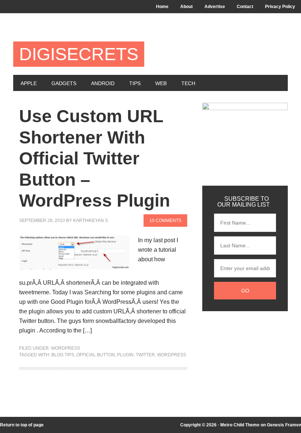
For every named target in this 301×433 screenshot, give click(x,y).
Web (161, 83)
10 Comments (165, 220)
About (186, 6)
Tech (188, 83)
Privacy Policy (280, 6)
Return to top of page (22, 424)
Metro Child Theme (240, 424)
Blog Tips (62, 354)
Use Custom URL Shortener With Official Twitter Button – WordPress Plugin (94, 158)
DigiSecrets (78, 54)
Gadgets (63, 83)
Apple (29, 83)
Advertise (214, 6)
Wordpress (65, 348)
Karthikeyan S (90, 220)
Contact (245, 6)
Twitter (145, 354)
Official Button (95, 354)
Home (162, 6)
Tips (135, 83)
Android (103, 83)
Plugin (125, 354)
